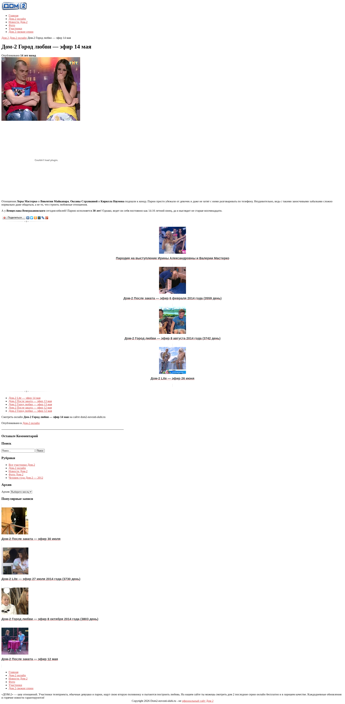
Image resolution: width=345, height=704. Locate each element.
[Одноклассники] (35, 217)
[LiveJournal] (43, 217)
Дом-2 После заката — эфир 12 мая (30, 407)
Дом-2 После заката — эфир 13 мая (30, 401)
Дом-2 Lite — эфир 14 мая (24, 397)
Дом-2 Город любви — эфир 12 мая (30, 410)
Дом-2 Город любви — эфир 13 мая (30, 404)
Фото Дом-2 (16, 474)
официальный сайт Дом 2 (197, 700)
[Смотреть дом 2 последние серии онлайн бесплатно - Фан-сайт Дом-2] (14, 9)
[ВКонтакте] (28, 217)
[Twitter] (32, 217)
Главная (13, 15)
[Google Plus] (47, 217)
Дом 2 (5, 37)
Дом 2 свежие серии (21, 31)
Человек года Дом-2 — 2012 (26, 477)
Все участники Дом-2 (22, 464)
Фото (12, 25)
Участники (15, 28)
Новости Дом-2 (18, 22)
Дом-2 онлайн (17, 18)
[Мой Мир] (39, 217)
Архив (5, 491)
